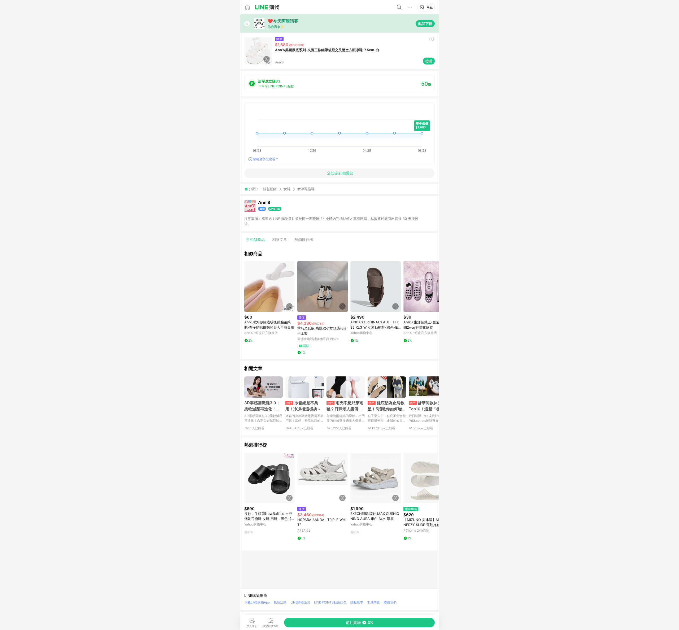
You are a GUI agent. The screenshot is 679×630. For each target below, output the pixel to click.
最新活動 (280, 602)
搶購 (428, 61)
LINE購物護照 (300, 602)
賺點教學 (356, 602)
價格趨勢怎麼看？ (265, 159)
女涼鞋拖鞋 (306, 189)
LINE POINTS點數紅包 (330, 602)
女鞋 (287, 189)
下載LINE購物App (257, 602)
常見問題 (373, 602)
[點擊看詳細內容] (269, 286)
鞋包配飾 (270, 189)
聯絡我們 (390, 602)
